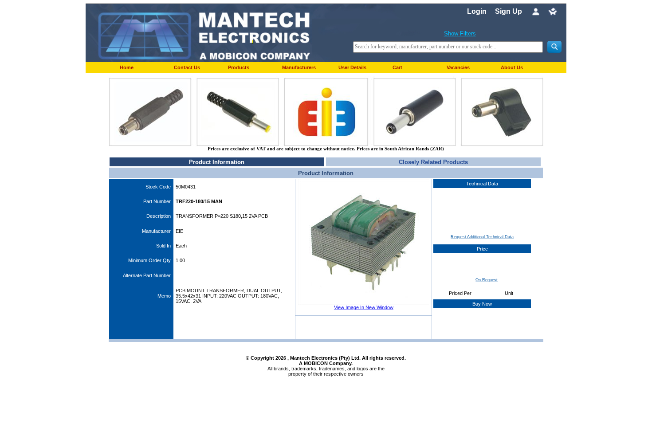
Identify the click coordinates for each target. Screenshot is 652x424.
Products (238, 67)
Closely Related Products (433, 162)
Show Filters (460, 33)
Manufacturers (299, 67)
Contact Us (187, 67)
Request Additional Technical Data (482, 237)
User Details (352, 67)
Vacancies (458, 67)
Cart (397, 67)
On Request (486, 280)
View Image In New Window (363, 307)
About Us (512, 67)
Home (127, 67)
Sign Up (508, 11)
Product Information (216, 162)
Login (477, 11)
